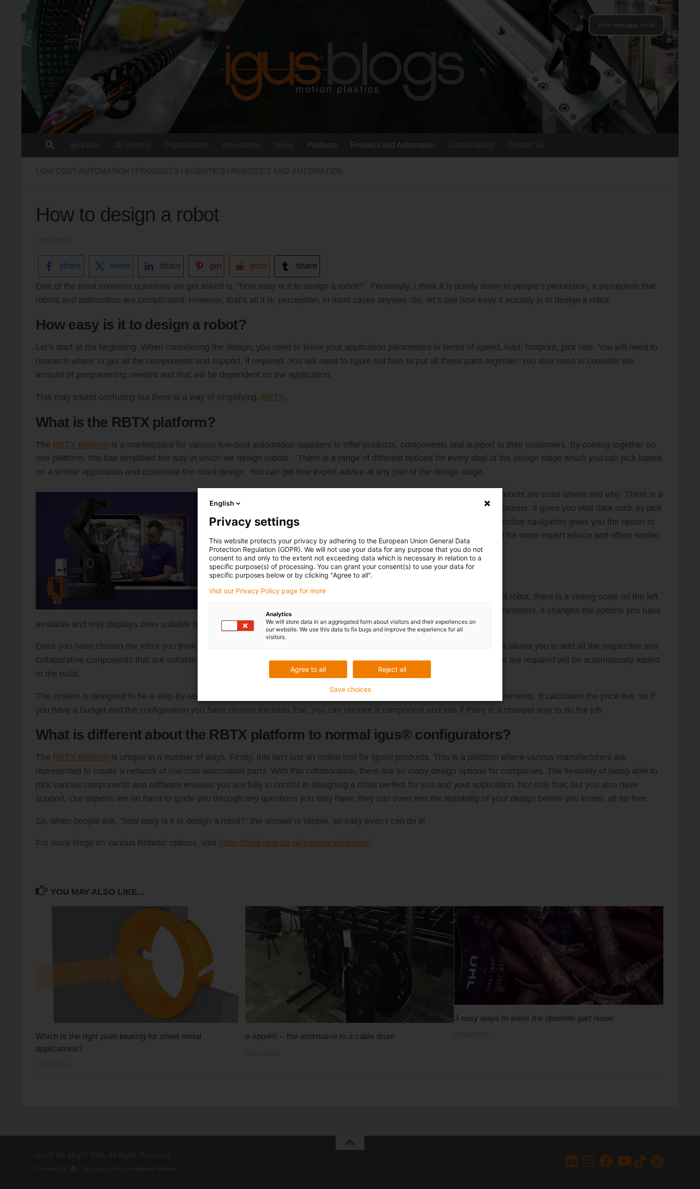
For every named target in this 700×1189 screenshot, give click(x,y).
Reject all (392, 669)
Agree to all (308, 669)
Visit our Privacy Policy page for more (267, 591)
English (222, 503)
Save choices (350, 689)
